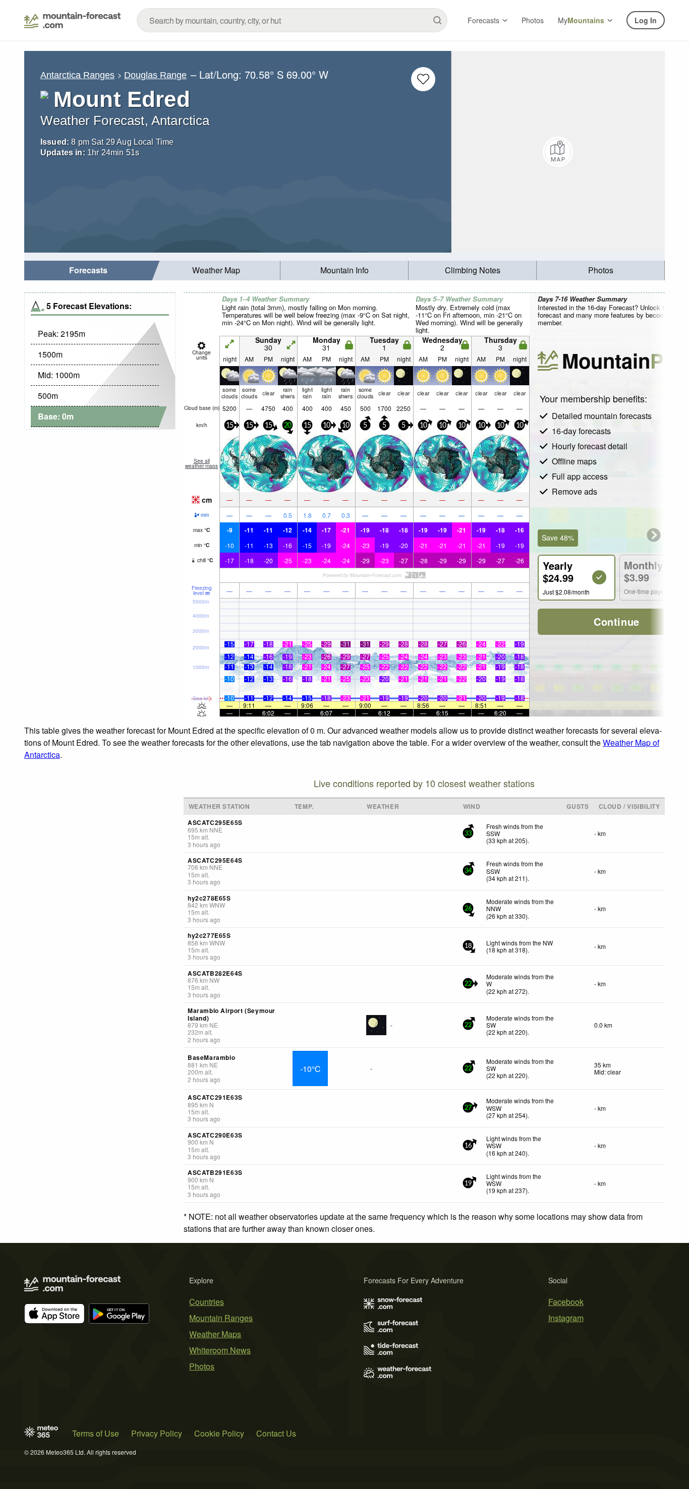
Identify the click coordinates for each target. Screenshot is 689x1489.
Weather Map (216, 270)
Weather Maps (215, 1334)
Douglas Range (155, 75)
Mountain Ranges (221, 1318)
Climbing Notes (472, 270)
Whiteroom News (220, 1350)
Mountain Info (344, 270)
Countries (206, 1301)
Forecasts (483, 20)
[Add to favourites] (423, 79)
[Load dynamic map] (558, 152)
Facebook (566, 1301)
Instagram (566, 1318)
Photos (533, 20)
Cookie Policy (219, 1433)
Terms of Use (95, 1433)
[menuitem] (88, 270)
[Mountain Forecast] (72, 20)
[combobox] (292, 20)
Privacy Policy (156, 1433)
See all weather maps (201, 463)
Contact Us (276, 1433)
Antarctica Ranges (77, 75)
